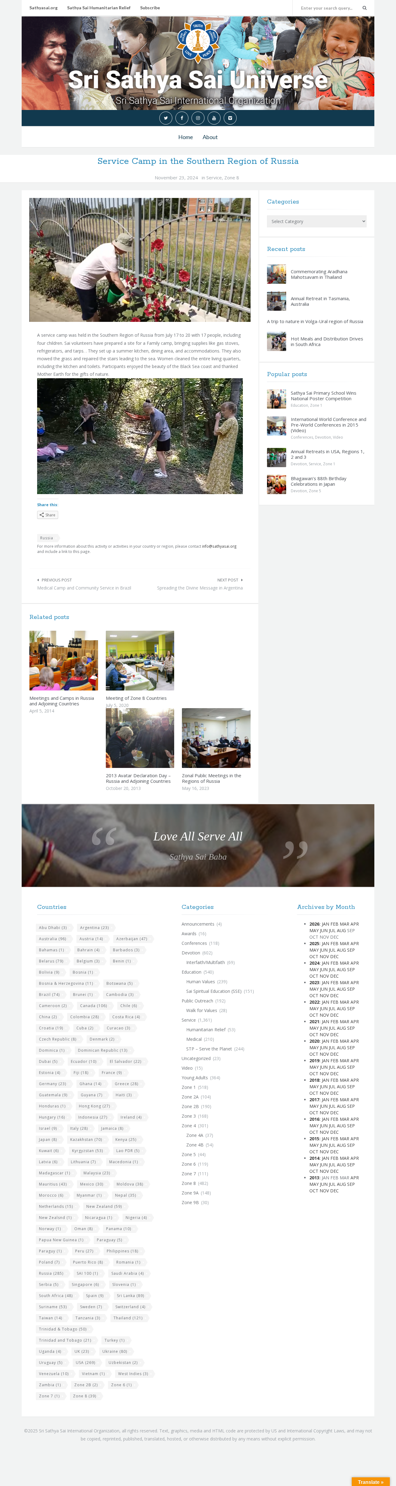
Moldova (130, 1184)
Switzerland (130, 1306)
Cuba (84, 1028)
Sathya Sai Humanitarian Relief (99, 7)
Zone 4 (189, 1126)
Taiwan (50, 1318)
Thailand (128, 1318)
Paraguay (109, 1240)
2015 (314, 1139)
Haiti (124, 1095)
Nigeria (136, 1217)
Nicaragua (98, 1217)
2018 (314, 1080)
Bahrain (88, 950)
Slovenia (124, 1284)
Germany (52, 1083)
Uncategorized (196, 1058)
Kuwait (49, 1150)
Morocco (51, 1195)
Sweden (91, 1306)
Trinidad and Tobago (65, 1340)
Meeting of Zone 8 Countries (136, 698)
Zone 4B (195, 1145)
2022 (314, 1002)
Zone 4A (194, 1135)
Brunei (83, 994)
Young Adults (195, 1078)
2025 (314, 943)
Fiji (81, 1072)
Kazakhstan (86, 1139)
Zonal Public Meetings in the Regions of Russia (211, 778)
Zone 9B (190, 1202)
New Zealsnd (55, 1217)
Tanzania (87, 1318)
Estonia (49, 1072)
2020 (314, 1041)
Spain (95, 1295)
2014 (314, 1158)
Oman (83, 1228)
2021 (314, 1021)
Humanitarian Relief (206, 1029)
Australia (52, 938)
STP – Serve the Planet (209, 1049)
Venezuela (54, 1373)
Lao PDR (128, 1150)
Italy (79, 1128)
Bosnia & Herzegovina (66, 983)
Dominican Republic (102, 1050)
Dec (334, 956)
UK (82, 1351)
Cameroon (53, 1005)
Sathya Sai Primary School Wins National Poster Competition (323, 395)
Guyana (91, 1095)
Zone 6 (121, 1384)
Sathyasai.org (43, 7)
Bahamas (51, 950)
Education (299, 405)
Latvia (48, 1161)
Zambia (50, 1384)
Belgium (88, 961)
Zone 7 (49, 1396)
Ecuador (84, 1061)
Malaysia (97, 1173)
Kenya (125, 1139)
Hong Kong (94, 1106)
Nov (324, 956)
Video (338, 437)
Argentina (94, 927)
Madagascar (54, 1173)
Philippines (122, 1251)
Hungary (52, 1117)
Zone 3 (189, 1116)
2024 (314, 963)
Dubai (48, 1061)
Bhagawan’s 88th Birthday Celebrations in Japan (318, 481)
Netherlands (56, 1206)
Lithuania (83, 1161)
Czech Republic (57, 1039)
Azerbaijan (131, 938)
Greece (126, 1083)
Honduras (52, 1106)
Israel (48, 1128)
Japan (48, 1139)
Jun (324, 930)
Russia (46, 538)
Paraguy (50, 1251)
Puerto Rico (88, 1262)
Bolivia (49, 972)
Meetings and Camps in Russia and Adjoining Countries (61, 701)
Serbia (48, 1284)
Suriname (53, 1306)
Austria (91, 938)
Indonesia (92, 1117)
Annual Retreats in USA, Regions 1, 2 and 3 (327, 454)
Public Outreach (197, 1001)
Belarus (51, 961)
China (48, 1016)
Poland (49, 1262)
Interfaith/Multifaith (205, 962)
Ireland (131, 1117)
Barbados (126, 950)
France (112, 1072)
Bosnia (83, 972)
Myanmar (89, 1195)
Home (185, 137)
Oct (313, 956)
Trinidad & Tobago (63, 1329)
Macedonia (123, 1161)
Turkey (115, 1340)
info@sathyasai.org (219, 546)
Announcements (198, 924)
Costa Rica (126, 1016)
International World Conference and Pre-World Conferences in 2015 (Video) (328, 424)
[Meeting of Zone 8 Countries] (154, 660)
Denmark (102, 1039)
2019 (314, 1060)
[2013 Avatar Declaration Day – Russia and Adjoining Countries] (154, 738)
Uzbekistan (123, 1362)
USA (85, 1362)
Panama (118, 1228)
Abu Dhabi (53, 927)
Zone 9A (190, 1193)
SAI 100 (87, 1273)
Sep (351, 950)
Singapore (85, 1284)
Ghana (90, 1083)
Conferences (302, 437)
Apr (355, 924)
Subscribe (150, 7)
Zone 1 (316, 405)
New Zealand (104, 1206)
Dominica (52, 1050)
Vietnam (93, 1373)
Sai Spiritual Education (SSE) (214, 991)
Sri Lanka (130, 1295)
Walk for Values (201, 1010)
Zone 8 (231, 177)
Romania (128, 1262)
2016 (314, 1119)
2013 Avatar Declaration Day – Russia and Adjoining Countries (138, 778)
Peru (84, 1251)
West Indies (133, 1373)
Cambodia (120, 994)
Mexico (91, 1184)
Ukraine (114, 1351)
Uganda (50, 1351)
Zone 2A (190, 1097)
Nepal (125, 1195)
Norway (50, 1228)
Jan (325, 924)
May (314, 930)
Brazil (49, 994)
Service (214, 177)
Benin (122, 961)
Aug (341, 930)
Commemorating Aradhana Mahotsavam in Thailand (319, 274)
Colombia (84, 1016)
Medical (194, 1039)
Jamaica (112, 1128)
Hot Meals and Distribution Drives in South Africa (327, 341)
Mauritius (53, 1184)
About (210, 137)
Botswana (119, 983)
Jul (332, 930)
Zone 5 (315, 490)
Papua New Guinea (61, 1240)
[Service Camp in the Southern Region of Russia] (140, 260)
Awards (189, 933)
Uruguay (50, 1362)
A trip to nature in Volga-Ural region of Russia (315, 321)
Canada (93, 1005)
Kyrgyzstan (87, 1150)
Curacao (118, 1028)
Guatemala (53, 1095)
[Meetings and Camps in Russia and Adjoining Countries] (78, 660)
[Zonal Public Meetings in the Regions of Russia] (231, 738)
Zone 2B (86, 1384)
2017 (314, 1099)
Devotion (323, 437)
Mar (344, 924)
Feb (334, 924)
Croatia (51, 1028)
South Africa (56, 1295)
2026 (314, 924)
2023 (314, 982)
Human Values (200, 981)
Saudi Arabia (127, 1273)
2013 (314, 1178)
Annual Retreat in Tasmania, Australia (320, 301)
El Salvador (125, 1061)
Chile (128, 1005)
